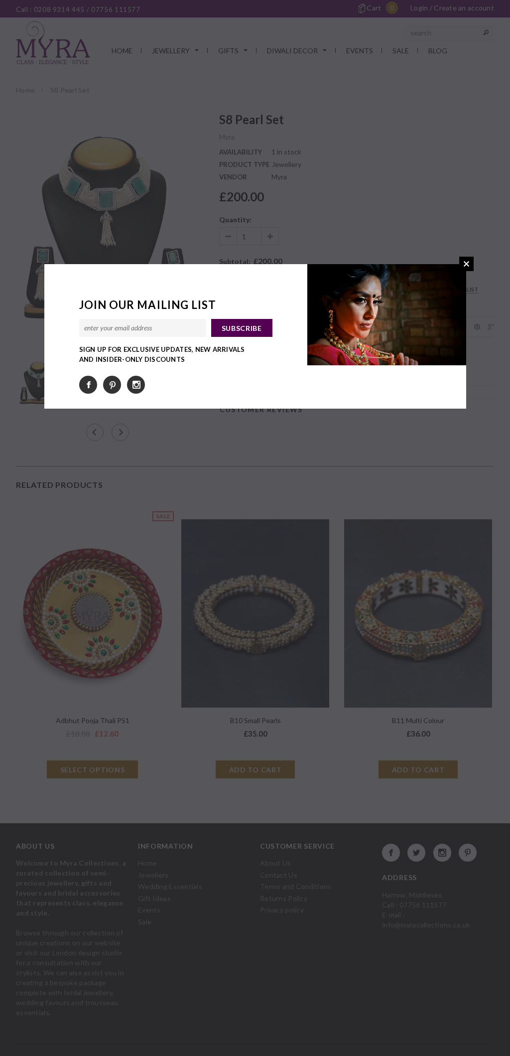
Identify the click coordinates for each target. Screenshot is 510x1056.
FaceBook (88, 385)
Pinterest (112, 385)
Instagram (136, 385)
